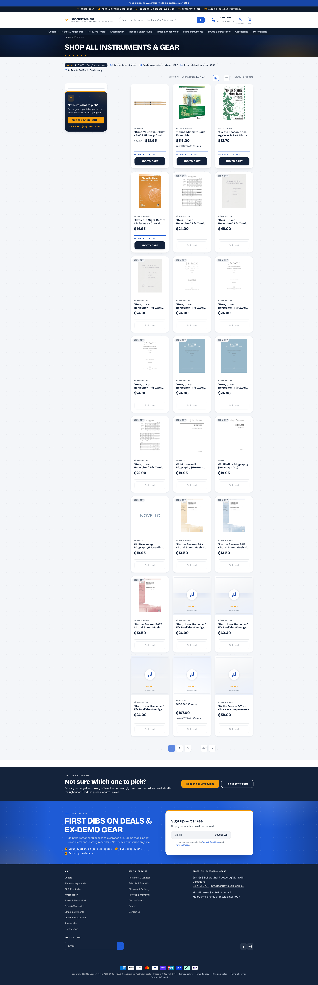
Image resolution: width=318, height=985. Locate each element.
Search (132, 906)
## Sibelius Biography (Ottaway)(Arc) (233, 466)
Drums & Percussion (75, 917)
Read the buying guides (200, 783)
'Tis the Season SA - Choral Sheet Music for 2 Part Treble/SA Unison (192, 546)
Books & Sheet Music (76, 900)
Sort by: (174, 76)
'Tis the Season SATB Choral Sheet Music (148, 626)
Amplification (71, 894)
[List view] (227, 78)
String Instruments (74, 911)
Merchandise (71, 928)
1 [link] (171, 748)
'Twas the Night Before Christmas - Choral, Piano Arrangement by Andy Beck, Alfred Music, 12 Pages (149, 222)
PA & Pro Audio (72, 889)
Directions (199, 881)
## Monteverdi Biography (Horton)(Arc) (189, 466)
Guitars (68, 877)
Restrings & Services (139, 877)
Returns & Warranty (139, 894)
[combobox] (158, 20)
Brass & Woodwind (74, 906)
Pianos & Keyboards (75, 883)
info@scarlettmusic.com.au (227, 885)
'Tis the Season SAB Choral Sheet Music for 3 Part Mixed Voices (234, 546)
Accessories (71, 923)
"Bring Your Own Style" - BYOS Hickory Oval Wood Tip (149, 133)
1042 (204, 748)
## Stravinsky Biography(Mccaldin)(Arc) (148, 546)
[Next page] (212, 748)
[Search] (201, 20)
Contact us (134, 911)
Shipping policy (220, 974)
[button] (54, 32)
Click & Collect (136, 900)
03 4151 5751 (201, 885)
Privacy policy (186, 974)
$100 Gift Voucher (187, 704)
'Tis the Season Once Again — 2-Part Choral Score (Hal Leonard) (233, 133)
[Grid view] (216, 78)
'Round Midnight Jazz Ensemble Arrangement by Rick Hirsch (190, 133)
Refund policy (202, 974)
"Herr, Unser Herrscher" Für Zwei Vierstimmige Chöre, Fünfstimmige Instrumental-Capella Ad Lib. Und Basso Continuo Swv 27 (190, 222)
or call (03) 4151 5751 (85, 126)
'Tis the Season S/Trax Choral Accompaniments (233, 708)
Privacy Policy (182, 845)
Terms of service (238, 974)
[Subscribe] (120, 946)
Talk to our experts (237, 783)
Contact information (160, 977)
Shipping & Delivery (139, 889)
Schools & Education (139, 883)
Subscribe (221, 835)
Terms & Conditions (211, 842)
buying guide (86, 119)
